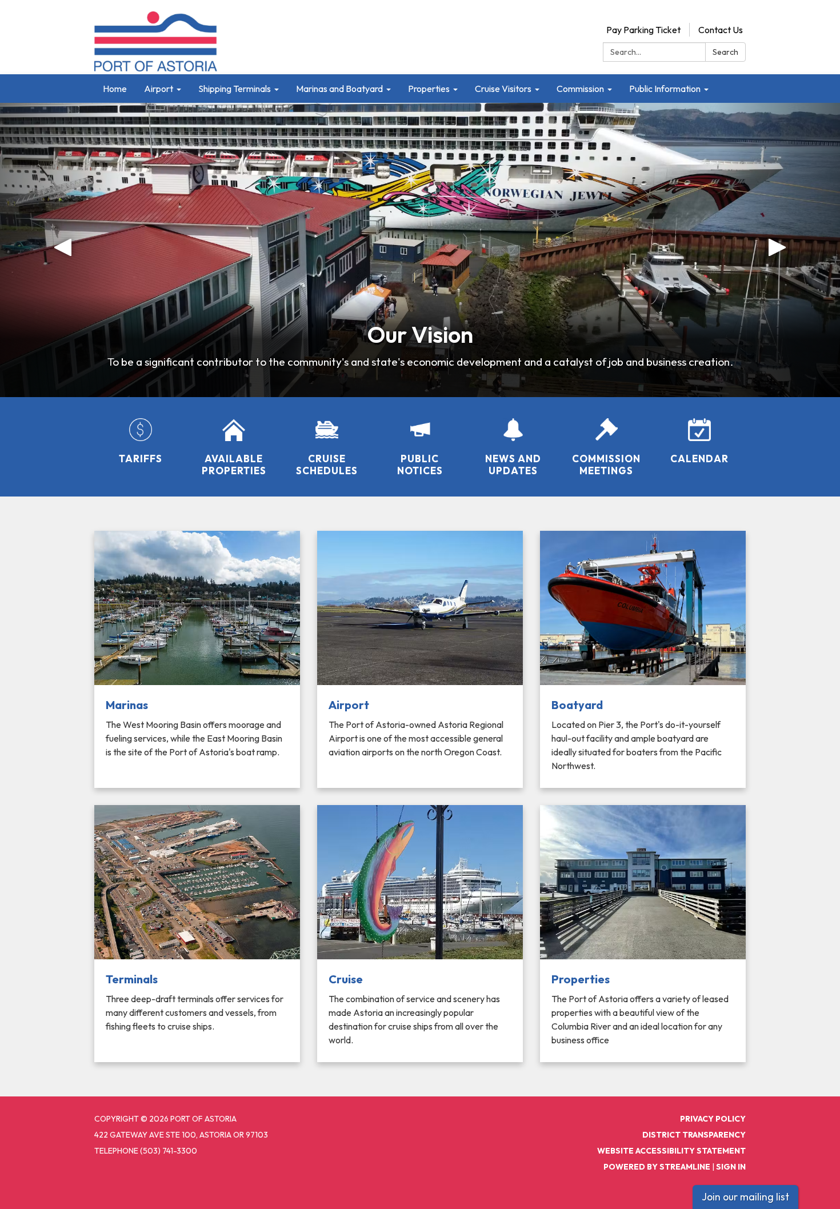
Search (725, 52)
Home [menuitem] (115, 88)
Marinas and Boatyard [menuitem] (339, 88)
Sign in (731, 1167)
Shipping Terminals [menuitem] (234, 88)
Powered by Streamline (656, 1167)
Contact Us (720, 29)
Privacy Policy (713, 1119)
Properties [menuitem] (429, 88)
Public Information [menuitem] (665, 88)
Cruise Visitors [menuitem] (503, 88)
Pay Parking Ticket (643, 29)
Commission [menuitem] (580, 88)
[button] (63, 250)
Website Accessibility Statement (671, 1151)
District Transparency (694, 1135)
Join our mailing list (745, 1196)
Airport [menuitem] (158, 88)
